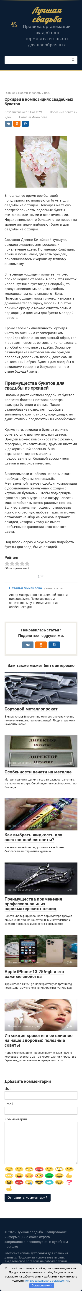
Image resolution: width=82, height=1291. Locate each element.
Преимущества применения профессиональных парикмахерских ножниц (33, 903)
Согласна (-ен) (42, 1285)
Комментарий (16, 1119)
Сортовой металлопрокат (31, 709)
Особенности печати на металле (38, 772)
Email (9, 1104)
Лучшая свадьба (46, 14)
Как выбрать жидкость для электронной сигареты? (33, 837)
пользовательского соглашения (46, 1280)
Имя (8, 1089)
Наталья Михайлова (25, 588)
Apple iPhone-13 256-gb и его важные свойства (34, 974)
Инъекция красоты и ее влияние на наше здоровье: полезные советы (38, 1040)
